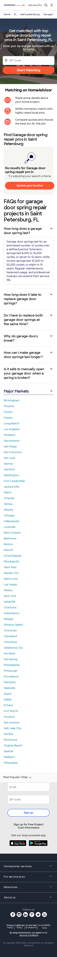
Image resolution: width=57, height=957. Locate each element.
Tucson (8, 412)
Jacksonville (11, 486)
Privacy (10, 926)
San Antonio (11, 722)
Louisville (10, 527)
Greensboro (11, 613)
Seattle (8, 751)
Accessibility (44, 926)
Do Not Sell (31, 926)
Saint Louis (11, 578)
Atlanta (8, 509)
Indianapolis (11, 521)
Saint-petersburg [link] (30, 14)
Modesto (9, 435)
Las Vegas (10, 584)
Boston (8, 544)
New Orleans (12, 532)
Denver (8, 463)
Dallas (7, 699)
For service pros (14, 876)
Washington (11, 475)
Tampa (8, 504)
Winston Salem (13, 624)
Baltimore (10, 538)
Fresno (8, 417)
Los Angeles (11, 429)
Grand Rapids (12, 555)
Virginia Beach (13, 745)
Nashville (9, 688)
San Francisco (13, 452)
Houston (9, 716)
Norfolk (8, 734)
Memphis (10, 682)
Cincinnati (10, 630)
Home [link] (7, 14)
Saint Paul (10, 567)
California (19, 926)
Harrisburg (10, 659)
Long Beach (11, 423)
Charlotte (10, 607)
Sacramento (12, 440)
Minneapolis (11, 561)
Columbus (10, 642)
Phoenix (9, 406)
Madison (9, 757)
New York (10, 596)
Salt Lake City (12, 728)
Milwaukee (11, 762)
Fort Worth (11, 711)
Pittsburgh (10, 670)
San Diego (10, 446)
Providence (11, 676)
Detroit (8, 550)
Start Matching (28, 70)
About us (9, 897)
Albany (8, 590)
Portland (9, 653)
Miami (7, 492)
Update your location (29, 185)
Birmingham (11, 400)
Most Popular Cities (15, 777)
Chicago (9, 515)
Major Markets (16, 391)
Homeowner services (18, 866)
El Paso (8, 705)
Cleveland (10, 636)
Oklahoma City (13, 647)
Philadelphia (12, 665)
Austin (8, 693)
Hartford (9, 469)
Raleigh (8, 619)
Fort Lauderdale (14, 481)
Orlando (9, 498)
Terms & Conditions (28, 935)
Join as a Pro (35, 5)
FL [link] (15, 14)
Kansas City (11, 573)
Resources (10, 887)
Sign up (28, 812)
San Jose (9, 458)
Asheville (9, 601)
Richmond (10, 739)
